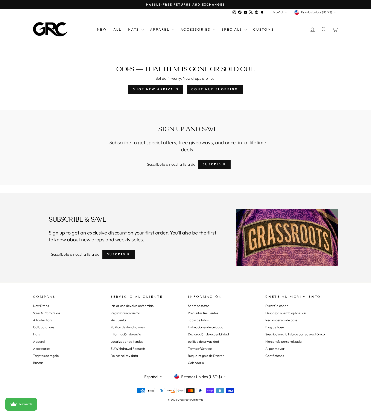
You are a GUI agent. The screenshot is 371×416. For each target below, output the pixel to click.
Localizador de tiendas (127, 341)
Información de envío (126, 334)
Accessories (196, 29)
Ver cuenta (118, 320)
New (102, 29)
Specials (233, 29)
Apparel (160, 29)
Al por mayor (274, 349)
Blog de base (274, 327)
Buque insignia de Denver (206, 356)
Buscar (38, 363)
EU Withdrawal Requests (128, 349)
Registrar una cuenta (125, 313)
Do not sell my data (124, 356)
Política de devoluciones (128, 327)
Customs (263, 29)
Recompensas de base (281, 320)
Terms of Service (200, 349)
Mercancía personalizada (283, 341)
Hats (134, 29)
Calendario (196, 363)
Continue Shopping (214, 89)
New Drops (41, 306)
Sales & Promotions (46, 313)
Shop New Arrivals (156, 89)
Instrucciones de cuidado (205, 327)
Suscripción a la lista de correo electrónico (295, 334)
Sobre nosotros (198, 306)
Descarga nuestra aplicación (285, 313)
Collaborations (43, 327)
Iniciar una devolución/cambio (132, 306)
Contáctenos (274, 356)
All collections (42, 320)
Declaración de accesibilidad (208, 334)
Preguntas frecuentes (203, 313)
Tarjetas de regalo (46, 356)
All (117, 29)
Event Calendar (276, 306)
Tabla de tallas (198, 320)
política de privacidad (203, 341)
